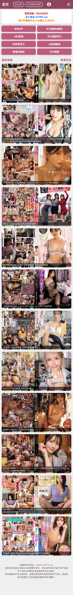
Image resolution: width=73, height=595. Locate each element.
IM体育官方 (18, 44)
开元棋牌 (54, 51)
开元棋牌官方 (54, 36)
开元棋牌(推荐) (34, 4)
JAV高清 (18, 36)
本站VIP (18, 4)
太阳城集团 (54, 44)
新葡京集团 (19, 51)
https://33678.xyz (44, 565)
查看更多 (65, 60)
